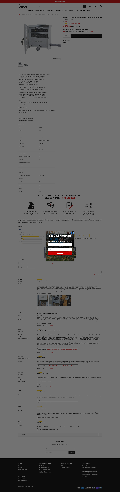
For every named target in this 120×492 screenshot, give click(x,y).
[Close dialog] (72, 233)
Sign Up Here (60, 253)
